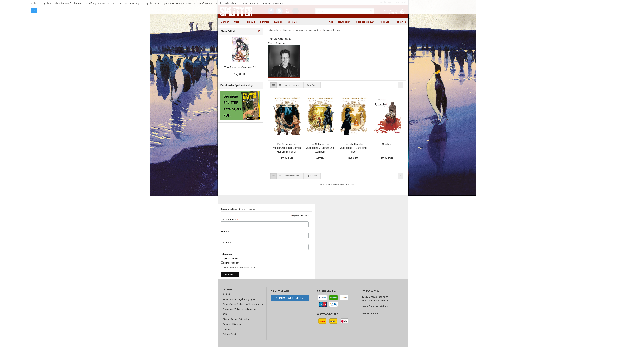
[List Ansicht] (279, 85)
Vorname (225, 231)
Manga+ (224, 22)
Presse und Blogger (232, 324)
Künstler (264, 22)
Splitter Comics (230, 258)
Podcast (384, 22)
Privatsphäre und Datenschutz (237, 319)
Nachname (226, 242)
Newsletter (344, 22)
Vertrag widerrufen (289, 298)
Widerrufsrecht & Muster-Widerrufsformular (243, 304)
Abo (331, 22)
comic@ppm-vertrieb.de (375, 306)
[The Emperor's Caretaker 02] (240, 49)
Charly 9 (386, 144)
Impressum (228, 289)
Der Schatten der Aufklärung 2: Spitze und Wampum (320, 148)
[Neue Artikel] (259, 31)
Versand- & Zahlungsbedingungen (239, 299)
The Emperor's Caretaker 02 (240, 67)
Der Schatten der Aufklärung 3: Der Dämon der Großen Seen (287, 148)
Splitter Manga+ (231, 262)
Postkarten (400, 22)
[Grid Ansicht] (273, 85)
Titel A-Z (250, 22)
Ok (34, 10)
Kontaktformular (370, 313)
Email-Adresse (229, 219)
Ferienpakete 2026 (365, 22)
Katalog (278, 22)
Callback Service (230, 334)
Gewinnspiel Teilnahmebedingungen (240, 309)
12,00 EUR (240, 74)
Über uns (227, 329)
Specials (292, 22)
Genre (237, 22)
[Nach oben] (617, 347)
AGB (225, 314)
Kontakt (226, 294)
